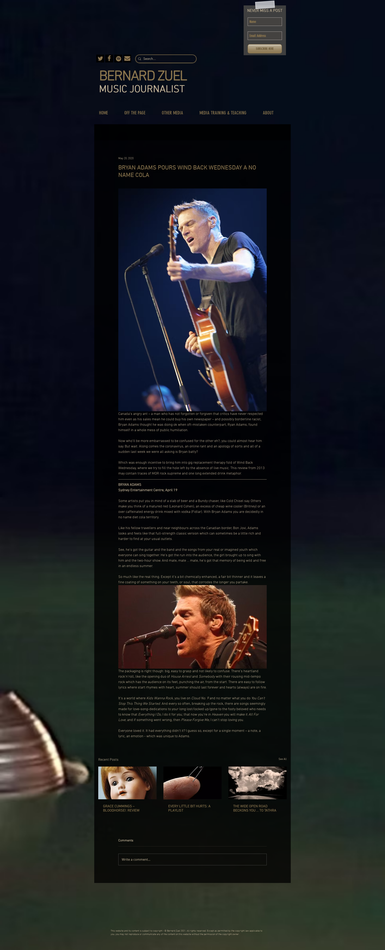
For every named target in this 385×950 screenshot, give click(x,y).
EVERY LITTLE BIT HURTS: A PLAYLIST (189, 808)
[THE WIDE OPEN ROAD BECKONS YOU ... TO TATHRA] (257, 783)
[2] (109, 58)
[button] (139, 113)
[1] (127, 58)
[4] (118, 58)
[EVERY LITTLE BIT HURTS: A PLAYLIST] (192, 783)
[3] (100, 58)
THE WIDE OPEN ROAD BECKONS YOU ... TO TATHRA (254, 808)
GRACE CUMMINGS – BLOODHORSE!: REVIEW (121, 808)
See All (283, 759)
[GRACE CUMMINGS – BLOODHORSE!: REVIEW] (127, 783)
